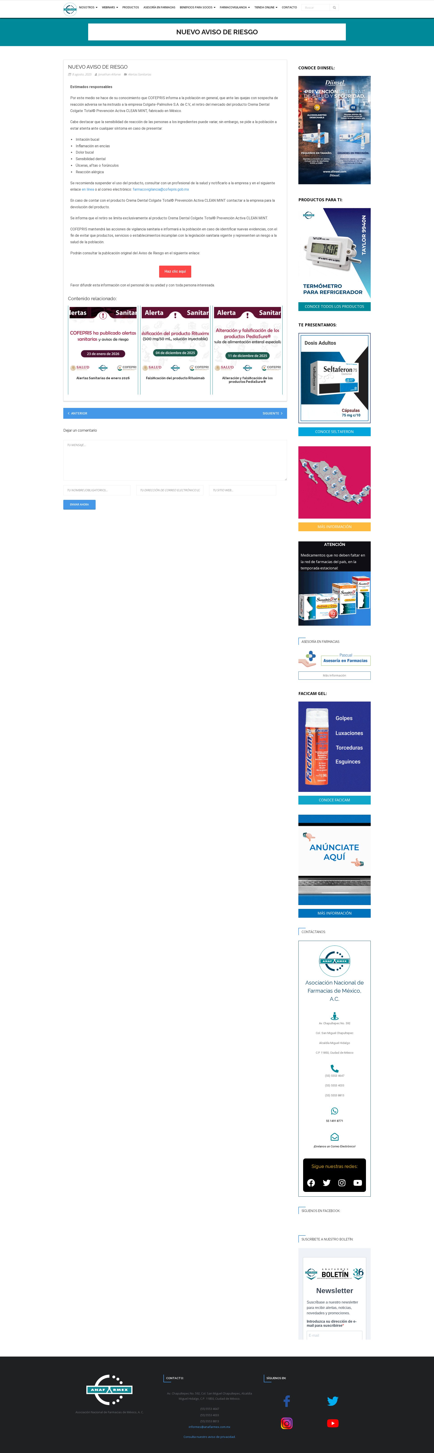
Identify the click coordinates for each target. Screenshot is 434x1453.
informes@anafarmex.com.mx (209, 1427)
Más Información (334, 675)
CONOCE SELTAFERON (334, 431)
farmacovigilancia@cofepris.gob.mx (161, 189)
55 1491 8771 (334, 1121)
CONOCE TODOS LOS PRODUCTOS (334, 306)
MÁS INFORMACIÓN (335, 526)
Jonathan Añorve (109, 74)
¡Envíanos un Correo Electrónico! (335, 1146)
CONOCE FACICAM (334, 800)
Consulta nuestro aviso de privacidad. (210, 1437)
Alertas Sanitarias (139, 74)
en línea (88, 189)
